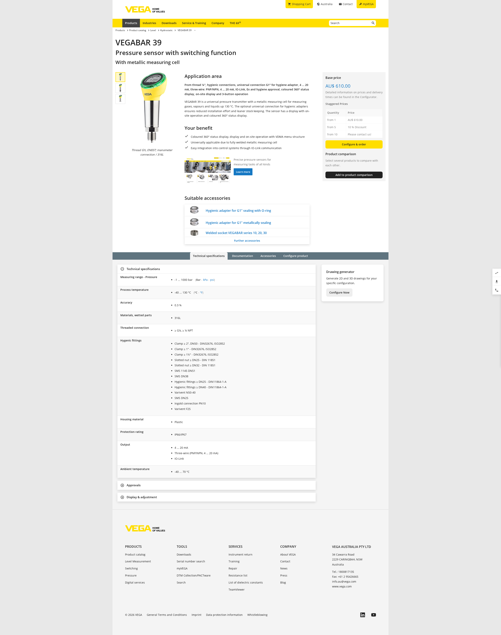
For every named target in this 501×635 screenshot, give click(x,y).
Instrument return (240, 554)
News (283, 568)
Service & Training (194, 23)
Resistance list (238, 575)
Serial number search (191, 561)
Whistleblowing (257, 615)
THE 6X (235, 23)
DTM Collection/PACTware (194, 575)
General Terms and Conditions (167, 615)
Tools (182, 546)
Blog (283, 582)
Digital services (135, 582)
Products (131, 23)
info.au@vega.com (344, 581)
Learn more (243, 172)
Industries (149, 23)
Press (283, 575)
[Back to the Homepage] (145, 528)
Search (181, 582)
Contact (285, 561)
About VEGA (288, 554)
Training (234, 561)
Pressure (131, 575)
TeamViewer (237, 589)
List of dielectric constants (246, 582)
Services (235, 546)
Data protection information (224, 615)
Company (218, 23)
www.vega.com (342, 586)
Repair (233, 568)
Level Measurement (138, 561)
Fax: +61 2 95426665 (345, 576)
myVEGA (182, 568)
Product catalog (135, 554)
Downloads (169, 23)
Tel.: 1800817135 (343, 572)
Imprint (196, 615)
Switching (131, 568)
